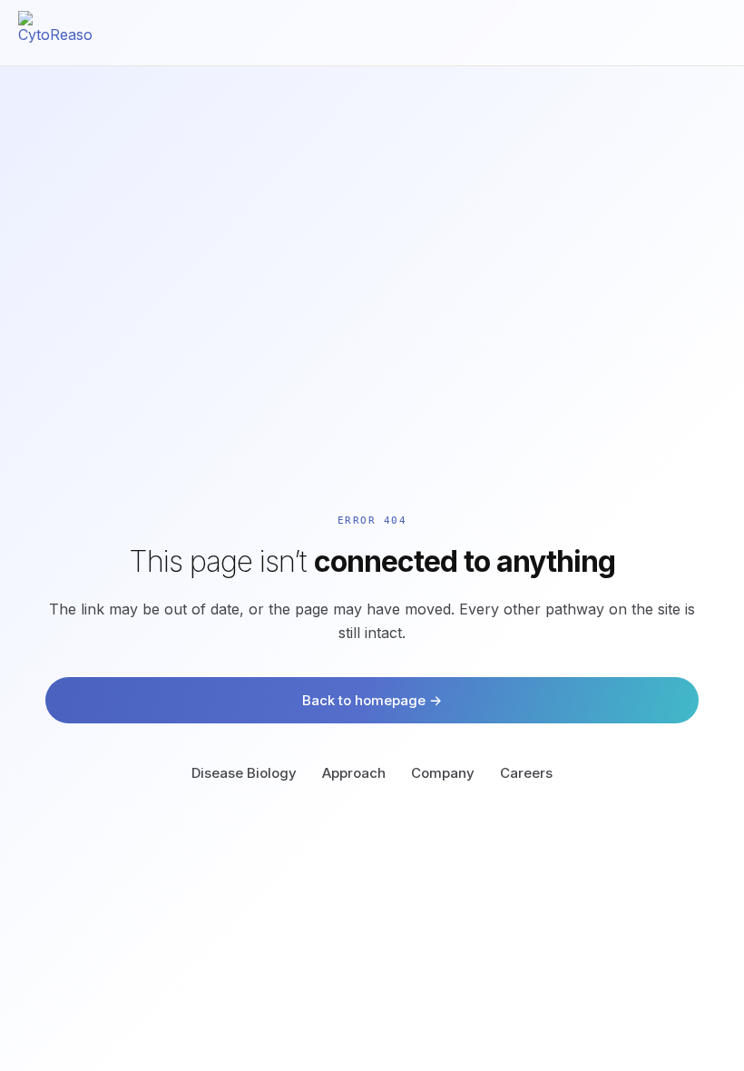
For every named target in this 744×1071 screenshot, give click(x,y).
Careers (526, 772)
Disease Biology (244, 772)
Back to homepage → (372, 700)
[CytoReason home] (55, 32)
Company (443, 772)
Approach (354, 772)
